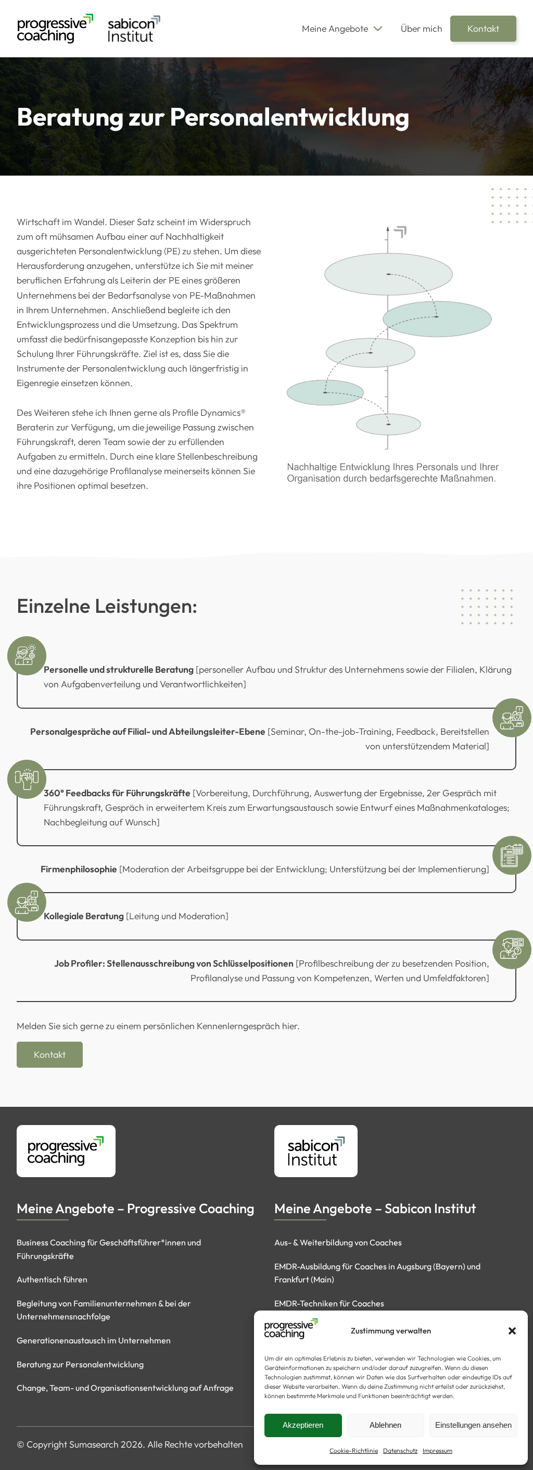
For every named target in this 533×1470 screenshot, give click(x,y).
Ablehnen (385, 1424)
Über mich (421, 28)
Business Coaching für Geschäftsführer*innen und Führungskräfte (109, 1249)
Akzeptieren (303, 1424)
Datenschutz (400, 1450)
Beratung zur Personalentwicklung (80, 1364)
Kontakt (483, 28)
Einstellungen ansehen (473, 1424)
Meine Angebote (335, 28)
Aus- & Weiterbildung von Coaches (338, 1242)
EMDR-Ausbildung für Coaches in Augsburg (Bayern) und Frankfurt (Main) (377, 1273)
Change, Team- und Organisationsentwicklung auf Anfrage (125, 1387)
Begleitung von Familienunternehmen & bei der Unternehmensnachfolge (104, 1310)
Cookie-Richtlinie (353, 1450)
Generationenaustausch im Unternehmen (94, 1340)
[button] (512, 1331)
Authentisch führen (52, 1279)
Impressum (437, 1450)
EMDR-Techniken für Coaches (329, 1303)
